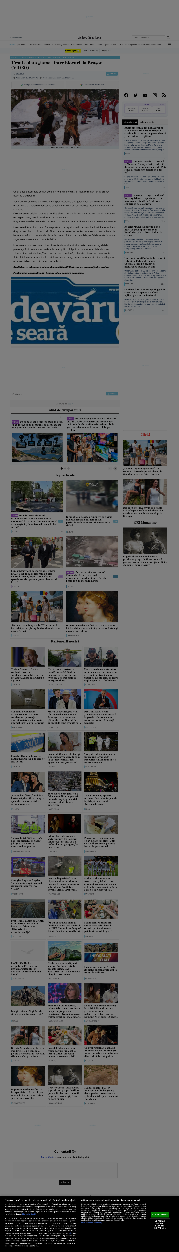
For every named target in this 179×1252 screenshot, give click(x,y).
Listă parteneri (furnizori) (91, 1223)
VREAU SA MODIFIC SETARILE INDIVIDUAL (160, 1224)
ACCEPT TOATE (160, 1214)
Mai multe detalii (29, 1214)
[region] (89, 1224)
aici (70, 1233)
